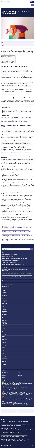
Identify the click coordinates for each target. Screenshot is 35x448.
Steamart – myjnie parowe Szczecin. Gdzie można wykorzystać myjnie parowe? (14, 258)
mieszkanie (24, 66)
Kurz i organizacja (5, 372)
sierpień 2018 (4, 364)
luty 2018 (3, 367)
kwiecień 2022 (4, 314)
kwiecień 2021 (4, 333)
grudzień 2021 (4, 320)
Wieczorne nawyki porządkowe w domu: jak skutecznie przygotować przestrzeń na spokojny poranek (17, 426)
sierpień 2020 (4, 345)
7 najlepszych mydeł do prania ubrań (10, 402)
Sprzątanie (2, 45)
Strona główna (32, 445)
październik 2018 (4, 361)
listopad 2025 (4, 301)
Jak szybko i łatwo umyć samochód (7, 256)
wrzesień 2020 (4, 344)
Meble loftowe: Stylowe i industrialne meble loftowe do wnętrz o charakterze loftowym (15, 439)
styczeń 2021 (4, 337)
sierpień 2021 (4, 326)
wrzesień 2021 (4, 325)
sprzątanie (16, 102)
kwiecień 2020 (4, 351)
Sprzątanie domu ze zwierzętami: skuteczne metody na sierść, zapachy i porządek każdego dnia (17, 272)
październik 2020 (4, 342)
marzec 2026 (4, 297)
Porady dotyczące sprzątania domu (6, 422)
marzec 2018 (4, 366)
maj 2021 (3, 331)
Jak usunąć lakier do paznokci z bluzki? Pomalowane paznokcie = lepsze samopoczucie (15, 424)
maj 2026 (3, 293)
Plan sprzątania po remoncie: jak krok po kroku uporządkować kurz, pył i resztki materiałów (17, 275)
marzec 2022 (4, 315)
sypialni (8, 89)
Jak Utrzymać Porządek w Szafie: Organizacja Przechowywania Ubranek (12, 436)
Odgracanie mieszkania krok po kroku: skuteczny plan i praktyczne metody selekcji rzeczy (16, 273)
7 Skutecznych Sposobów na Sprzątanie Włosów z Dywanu (25, 411)
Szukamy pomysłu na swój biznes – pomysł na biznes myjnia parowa (13, 264)
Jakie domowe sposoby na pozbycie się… (8, 61)
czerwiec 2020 (4, 348)
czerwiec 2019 (4, 359)
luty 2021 (3, 336)
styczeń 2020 (4, 356)
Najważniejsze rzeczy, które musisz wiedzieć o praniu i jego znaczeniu (15, 387)
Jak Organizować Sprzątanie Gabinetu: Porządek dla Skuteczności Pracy (15, 382)
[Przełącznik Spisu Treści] (14, 56)
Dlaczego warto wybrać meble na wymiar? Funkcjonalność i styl (14, 392)
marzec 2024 (4, 306)
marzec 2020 (4, 353)
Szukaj (31, 249)
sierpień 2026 (4, 292)
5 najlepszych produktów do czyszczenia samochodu (9, 431)
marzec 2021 (4, 334)
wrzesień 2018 (4, 362)
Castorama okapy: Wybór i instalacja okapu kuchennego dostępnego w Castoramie (14, 437)
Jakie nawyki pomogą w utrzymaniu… (7, 62)
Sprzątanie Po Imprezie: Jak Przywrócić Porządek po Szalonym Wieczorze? (13, 432)
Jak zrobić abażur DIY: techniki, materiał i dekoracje (12, 397)
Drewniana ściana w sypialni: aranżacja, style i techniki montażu (11, 425)
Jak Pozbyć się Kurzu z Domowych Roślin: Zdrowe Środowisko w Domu (15, 226)
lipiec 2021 (3, 328)
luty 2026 (3, 298)
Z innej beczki (20, 375)
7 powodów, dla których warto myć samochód (9, 262)
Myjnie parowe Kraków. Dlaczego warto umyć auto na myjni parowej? (13, 260)
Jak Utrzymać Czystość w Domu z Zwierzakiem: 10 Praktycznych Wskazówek (8, 411)
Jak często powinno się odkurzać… (7, 57)
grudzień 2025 (4, 300)
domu (31, 48)
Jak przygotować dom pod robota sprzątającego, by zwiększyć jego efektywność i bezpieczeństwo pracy (17, 429)
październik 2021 (4, 323)
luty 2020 (3, 355)
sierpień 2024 (4, 304)
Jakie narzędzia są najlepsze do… (7, 59)
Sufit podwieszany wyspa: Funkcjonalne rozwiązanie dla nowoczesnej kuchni (13, 433)
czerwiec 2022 (4, 311)
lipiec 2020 (3, 347)
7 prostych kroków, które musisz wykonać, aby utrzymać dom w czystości (15, 230)
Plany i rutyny (4, 375)
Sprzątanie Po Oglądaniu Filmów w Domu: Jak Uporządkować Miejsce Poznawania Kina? (15, 421)
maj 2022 (3, 312)
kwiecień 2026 (4, 295)
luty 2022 (3, 317)
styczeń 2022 (4, 319)
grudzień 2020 (4, 339)
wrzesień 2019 (4, 358)
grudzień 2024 (4, 303)
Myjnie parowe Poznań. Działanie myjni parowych (10, 254)
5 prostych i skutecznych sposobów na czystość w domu (12, 237)
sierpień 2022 (4, 309)
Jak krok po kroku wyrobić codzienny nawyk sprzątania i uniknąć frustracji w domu (14, 435)
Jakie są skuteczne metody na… (6, 60)
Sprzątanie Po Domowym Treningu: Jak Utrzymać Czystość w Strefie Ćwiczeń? (13, 440)
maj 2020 (3, 350)
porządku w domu (28, 142)
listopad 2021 (4, 322)
